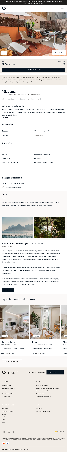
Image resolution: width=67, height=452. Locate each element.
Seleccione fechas (33, 69)
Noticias (4, 391)
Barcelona (5, 408)
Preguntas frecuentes (43, 411)
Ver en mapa (8, 290)
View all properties (12, 361)
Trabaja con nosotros (8, 388)
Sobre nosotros (6, 385)
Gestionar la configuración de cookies (47, 388)
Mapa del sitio (40, 394)
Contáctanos (40, 408)
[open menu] (62, 8)
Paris (3, 422)
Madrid (4, 417)
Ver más (7, 170)
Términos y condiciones (43, 396)
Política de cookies (42, 385)
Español (59, 431)
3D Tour (58, 52)
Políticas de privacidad (43, 391)
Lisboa (4, 414)
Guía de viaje (6, 396)
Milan (3, 420)
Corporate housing (8, 411)
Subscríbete (55, 372)
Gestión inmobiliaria (8, 394)
